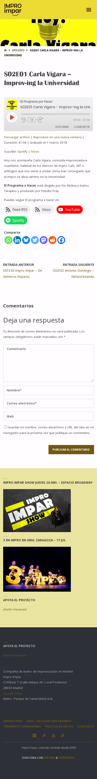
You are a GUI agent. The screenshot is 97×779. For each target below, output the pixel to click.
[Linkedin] (17, 240)
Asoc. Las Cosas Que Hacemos (49, 721)
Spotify (23, 151)
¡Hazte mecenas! (15, 609)
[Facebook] (61, 240)
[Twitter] (35, 240)
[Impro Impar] (12, 9)
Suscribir (62, 127)
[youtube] (53, 735)
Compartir (82, 127)
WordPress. (67, 757)
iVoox (35, 151)
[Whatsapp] (8, 240)
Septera (49, 757)
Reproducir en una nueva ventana (57, 137)
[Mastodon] (44, 240)
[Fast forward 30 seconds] (41, 119)
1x (31, 120)
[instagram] (34, 735)
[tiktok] (63, 735)
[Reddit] (52, 240)
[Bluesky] (26, 240)
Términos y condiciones (22, 726)
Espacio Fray (13, 721)
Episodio (18, 50)
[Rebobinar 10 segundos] (23, 119)
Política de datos (59, 726)
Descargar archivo (17, 137)
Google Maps (12, 693)
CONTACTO (85, 726)
